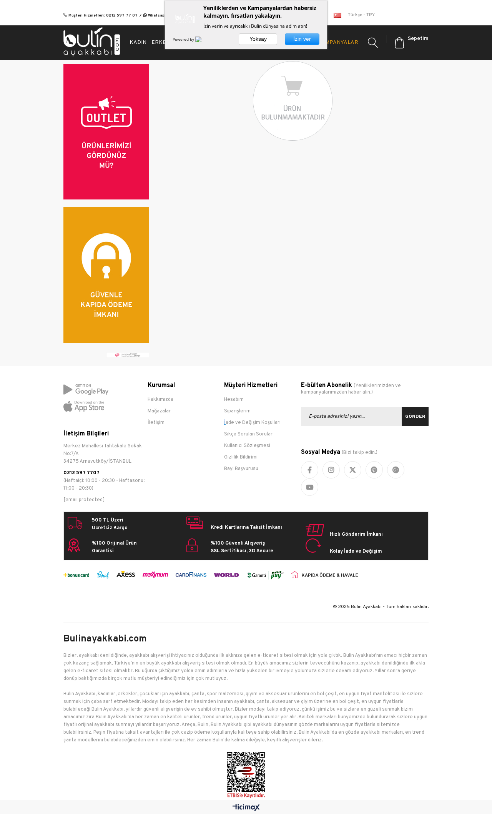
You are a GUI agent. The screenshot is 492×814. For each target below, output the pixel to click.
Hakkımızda (160, 400)
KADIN (138, 42)
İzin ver (302, 39)
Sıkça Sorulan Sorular (248, 434)
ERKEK (160, 42)
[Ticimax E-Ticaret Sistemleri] (246, 808)
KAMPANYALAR (337, 42)
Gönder (415, 417)
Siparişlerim (237, 411)
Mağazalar (159, 411)
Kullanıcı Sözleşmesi (247, 446)
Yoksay (258, 39)
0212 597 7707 (81, 473)
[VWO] (203, 39)
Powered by (184, 39)
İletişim (156, 423)
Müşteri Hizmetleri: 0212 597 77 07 (102, 15)
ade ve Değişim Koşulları (253, 423)
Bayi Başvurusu (241, 469)
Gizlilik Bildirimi (241, 457)
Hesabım (234, 400)
